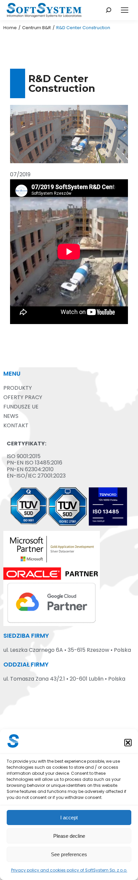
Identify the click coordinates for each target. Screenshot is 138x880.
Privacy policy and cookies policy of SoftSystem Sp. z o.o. (69, 870)
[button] (128, 742)
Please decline (69, 836)
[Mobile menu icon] (124, 10)
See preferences (69, 854)
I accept (69, 817)
